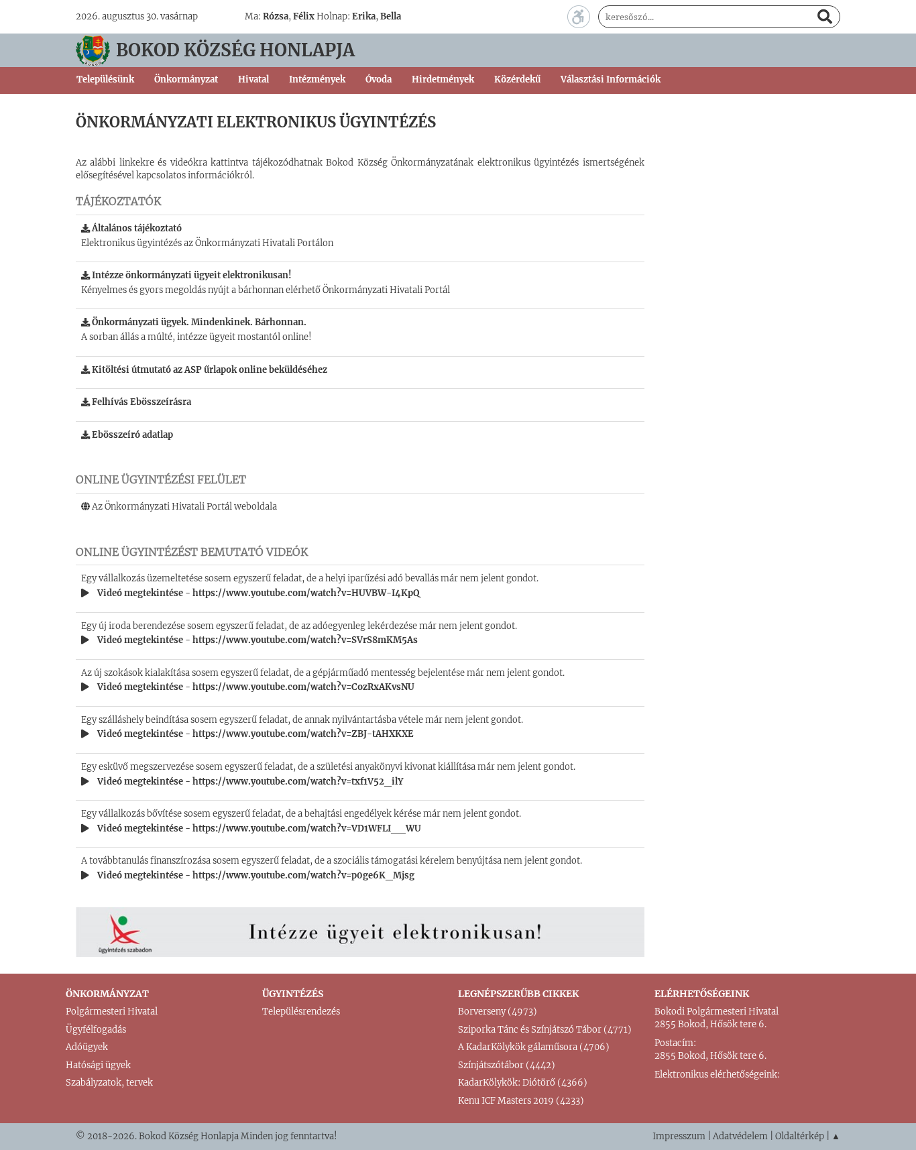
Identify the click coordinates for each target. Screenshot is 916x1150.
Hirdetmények (443, 79)
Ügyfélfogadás (96, 1029)
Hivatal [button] (253, 79)
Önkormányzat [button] (186, 79)
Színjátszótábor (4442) (506, 1065)
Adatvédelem (740, 1136)
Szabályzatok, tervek (109, 1082)
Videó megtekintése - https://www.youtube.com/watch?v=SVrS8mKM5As (256, 640)
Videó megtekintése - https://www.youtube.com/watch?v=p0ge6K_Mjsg (254, 875)
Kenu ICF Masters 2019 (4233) (521, 1100)
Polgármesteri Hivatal (112, 1011)
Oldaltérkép (799, 1136)
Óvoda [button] (378, 79)
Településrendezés (301, 1011)
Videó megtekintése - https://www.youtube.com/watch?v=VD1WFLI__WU (258, 828)
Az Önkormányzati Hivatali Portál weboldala (183, 506)
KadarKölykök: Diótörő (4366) (522, 1082)
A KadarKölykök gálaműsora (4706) (534, 1047)
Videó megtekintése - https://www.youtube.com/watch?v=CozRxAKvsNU (254, 687)
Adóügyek (87, 1047)
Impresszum (678, 1136)
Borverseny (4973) (497, 1011)
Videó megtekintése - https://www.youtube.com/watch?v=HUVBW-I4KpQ (257, 593)
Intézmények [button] (317, 79)
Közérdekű (517, 79)
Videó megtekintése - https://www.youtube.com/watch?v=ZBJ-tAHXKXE (254, 734)
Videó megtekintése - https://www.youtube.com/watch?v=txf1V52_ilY (249, 781)
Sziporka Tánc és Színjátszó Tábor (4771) (545, 1029)
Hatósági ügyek (98, 1065)
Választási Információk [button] (611, 79)
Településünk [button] (105, 79)
